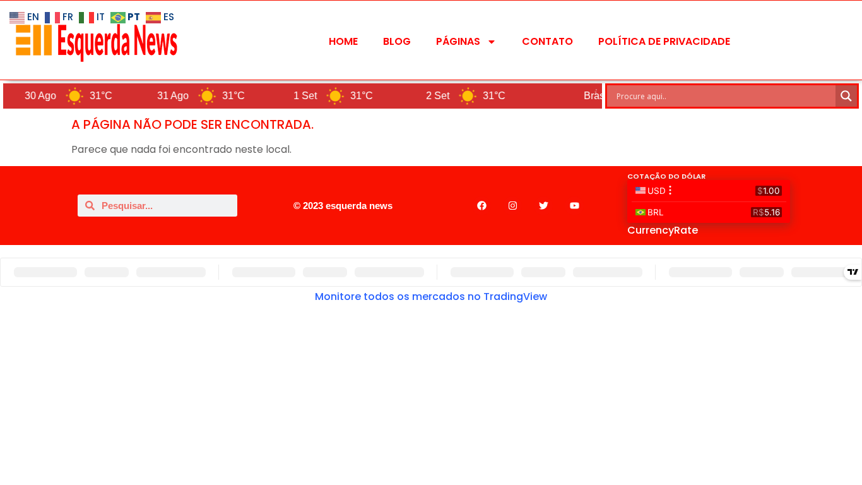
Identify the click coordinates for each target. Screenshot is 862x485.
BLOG (397, 41)
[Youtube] (574, 205)
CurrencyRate (662, 230)
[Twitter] (543, 205)
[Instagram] (512, 205)
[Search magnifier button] (846, 96)
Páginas (458, 41)
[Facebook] (481, 205)
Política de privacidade (664, 41)
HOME (343, 41)
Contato (547, 41)
